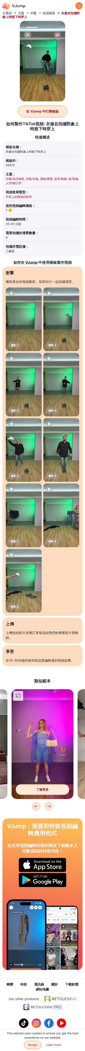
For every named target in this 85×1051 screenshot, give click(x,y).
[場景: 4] (61, 384)
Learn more (53, 1044)
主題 (21, 13)
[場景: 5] (24, 450)
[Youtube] (61, 1023)
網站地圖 (42, 989)
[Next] (49, 806)
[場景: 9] (24, 581)
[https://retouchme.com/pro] (42, 1007)
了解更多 (42, 789)
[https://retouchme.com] (60, 999)
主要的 (7, 13)
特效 (23, 984)
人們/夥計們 (13, 183)
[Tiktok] (24, 1023)
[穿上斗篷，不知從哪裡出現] (26, 934)
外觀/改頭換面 (15, 178)
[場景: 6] (61, 450)
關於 (54, 984)
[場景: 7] (24, 515)
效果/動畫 (60, 178)
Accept (32, 1044)
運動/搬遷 (46, 178)
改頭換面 (49, 13)
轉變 (10, 984)
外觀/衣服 (32, 178)
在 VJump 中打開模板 (42, 111)
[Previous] (36, 806)
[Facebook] (49, 1023)
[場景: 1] (24, 319)
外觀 (33, 13)
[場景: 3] (24, 384)
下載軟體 (71, 984)
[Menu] (79, 5)
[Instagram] (37, 1023)
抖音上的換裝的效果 (19, 196)
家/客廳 (73, 178)
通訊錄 (39, 984)
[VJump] (13, 5)
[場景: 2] (61, 319)
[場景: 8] (61, 515)
